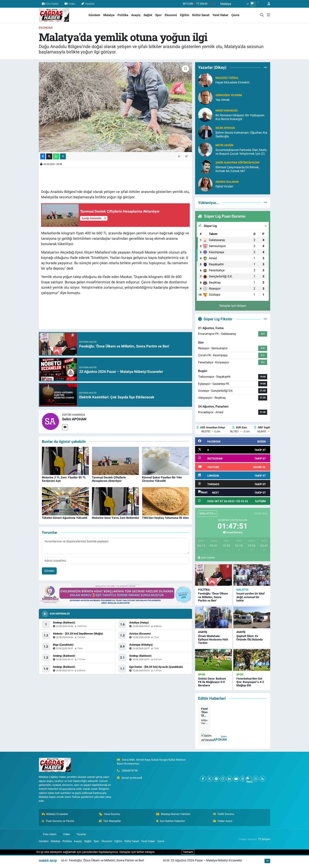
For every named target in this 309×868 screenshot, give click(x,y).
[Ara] (262, 15)
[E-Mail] (65, 427)
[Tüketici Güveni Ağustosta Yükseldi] (65, 501)
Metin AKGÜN (224, 145)
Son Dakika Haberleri (172, 821)
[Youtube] (236, 779)
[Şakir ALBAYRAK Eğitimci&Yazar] (205, 166)
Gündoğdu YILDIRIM (228, 95)
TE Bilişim (264, 839)
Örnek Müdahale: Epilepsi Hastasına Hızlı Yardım (213, 639)
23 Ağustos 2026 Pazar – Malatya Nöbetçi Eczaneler (206, 860)
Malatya (108, 15)
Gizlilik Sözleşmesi (168, 852)
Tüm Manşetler (112, 821)
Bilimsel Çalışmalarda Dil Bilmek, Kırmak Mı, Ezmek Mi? (237, 169)
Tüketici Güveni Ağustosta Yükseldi (64, 517)
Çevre (235, 15)
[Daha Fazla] (63, 156)
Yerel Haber (220, 15)
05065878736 (130, 770)
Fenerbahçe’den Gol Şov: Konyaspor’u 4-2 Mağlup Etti (250, 682)
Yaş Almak (222, 99)
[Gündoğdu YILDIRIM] (205, 97)
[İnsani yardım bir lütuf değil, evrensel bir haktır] (251, 575)
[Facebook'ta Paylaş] (42, 156)
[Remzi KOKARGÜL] (205, 114)
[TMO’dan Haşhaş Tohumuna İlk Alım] (165, 501)
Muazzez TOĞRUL (227, 77)
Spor (158, 15)
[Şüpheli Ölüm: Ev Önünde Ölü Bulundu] (251, 617)
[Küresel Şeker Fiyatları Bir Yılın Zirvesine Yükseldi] (165, 460)
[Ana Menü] (268, 15)
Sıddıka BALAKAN (227, 181)
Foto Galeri (51, 3)
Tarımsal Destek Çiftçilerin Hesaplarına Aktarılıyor (109, 479)
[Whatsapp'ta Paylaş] (56, 156)
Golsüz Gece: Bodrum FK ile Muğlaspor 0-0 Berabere (212, 682)
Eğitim (184, 15)
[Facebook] (203, 779)
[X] (209, 779)
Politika (122, 15)
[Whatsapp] (256, 779)
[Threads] (243, 779)
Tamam (188, 852)
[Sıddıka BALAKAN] (205, 184)
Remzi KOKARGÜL (226, 110)
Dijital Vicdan (224, 186)
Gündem (94, 15)
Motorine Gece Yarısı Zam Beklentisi (115, 517)
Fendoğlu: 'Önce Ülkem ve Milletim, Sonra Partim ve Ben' (213, 597)
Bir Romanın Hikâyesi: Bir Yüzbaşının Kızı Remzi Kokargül (239, 117)
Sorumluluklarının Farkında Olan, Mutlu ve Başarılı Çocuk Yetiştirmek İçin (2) (241, 151)
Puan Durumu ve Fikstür (60, 821)
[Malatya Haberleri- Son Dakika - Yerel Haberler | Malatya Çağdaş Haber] (54, 15)
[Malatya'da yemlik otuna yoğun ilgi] (115, 107)
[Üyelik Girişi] (267, 4)
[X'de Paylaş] (49, 156)
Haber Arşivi (225, 821)
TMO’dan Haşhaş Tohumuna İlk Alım (165, 517)
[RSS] (262, 779)
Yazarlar (89, 3)
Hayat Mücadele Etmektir (232, 82)
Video (71, 3)
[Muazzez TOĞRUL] (205, 80)
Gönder (49, 571)
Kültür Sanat (200, 15)
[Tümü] (265, 67)
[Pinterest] (216, 779)
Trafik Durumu (225, 814)
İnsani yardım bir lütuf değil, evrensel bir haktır (250, 597)
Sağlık (148, 15)
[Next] (249, 779)
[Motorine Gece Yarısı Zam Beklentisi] (115, 501)
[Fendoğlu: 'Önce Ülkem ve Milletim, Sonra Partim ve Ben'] (213, 575)
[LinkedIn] (229, 779)
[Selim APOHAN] (50, 421)
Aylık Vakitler (208, 557)
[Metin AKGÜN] (205, 149)
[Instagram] (223, 779)
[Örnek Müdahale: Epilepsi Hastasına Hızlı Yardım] (213, 617)
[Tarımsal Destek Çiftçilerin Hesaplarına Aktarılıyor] (115, 460)
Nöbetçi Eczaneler (57, 814)
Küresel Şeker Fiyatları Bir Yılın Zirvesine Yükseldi (162, 479)
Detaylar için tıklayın (232, 305)
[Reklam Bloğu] (115, 594)
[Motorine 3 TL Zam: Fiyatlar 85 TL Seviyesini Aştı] (65, 460)
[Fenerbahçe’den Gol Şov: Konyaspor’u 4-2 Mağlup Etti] (251, 660)
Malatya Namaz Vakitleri (175, 814)
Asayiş (136, 15)
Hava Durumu (112, 814)
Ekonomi (171, 15)
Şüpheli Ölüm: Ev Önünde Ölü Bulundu (249, 637)
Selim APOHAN (74, 419)
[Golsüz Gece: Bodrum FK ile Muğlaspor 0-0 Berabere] (213, 660)
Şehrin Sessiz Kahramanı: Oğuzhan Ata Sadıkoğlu (241, 134)
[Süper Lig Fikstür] (265, 319)
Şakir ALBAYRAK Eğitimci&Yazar (237, 162)
